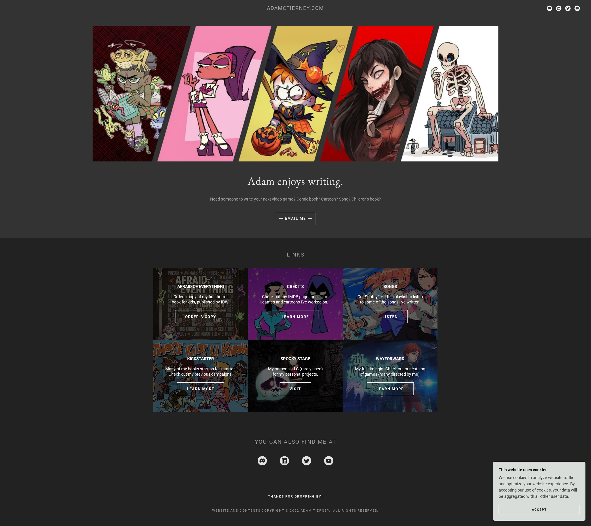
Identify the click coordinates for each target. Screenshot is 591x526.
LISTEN (390, 317)
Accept (539, 509)
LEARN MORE (295, 317)
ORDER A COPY (200, 317)
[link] (295, 8)
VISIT (295, 389)
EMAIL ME (295, 218)
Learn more (390, 389)
